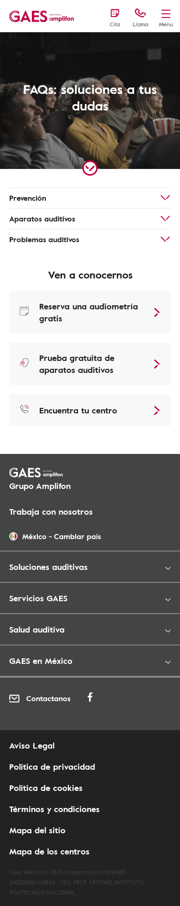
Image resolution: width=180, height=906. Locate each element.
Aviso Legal (31, 745)
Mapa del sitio (37, 830)
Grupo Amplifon (40, 486)
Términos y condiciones (54, 809)
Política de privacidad (52, 766)
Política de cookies (46, 788)
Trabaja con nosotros (51, 511)
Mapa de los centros (49, 851)
